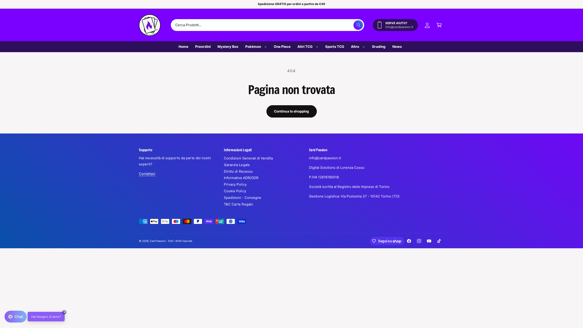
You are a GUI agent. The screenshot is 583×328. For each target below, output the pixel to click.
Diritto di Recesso (238, 171)
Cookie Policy (235, 191)
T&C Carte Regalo (238, 204)
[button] (439, 25)
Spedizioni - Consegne (242, 197)
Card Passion (158, 241)
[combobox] (267, 25)
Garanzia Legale (237, 165)
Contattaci (147, 174)
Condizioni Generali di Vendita (248, 158)
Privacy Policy (235, 184)
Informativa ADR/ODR (241, 178)
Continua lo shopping (291, 111)
